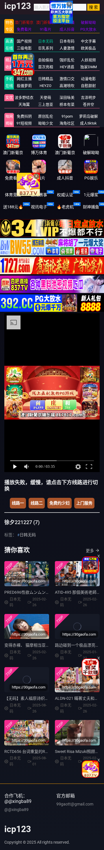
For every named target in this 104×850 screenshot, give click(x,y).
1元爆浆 (91, 194)
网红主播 (24, 79)
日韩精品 (45, 79)
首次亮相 (45, 67)
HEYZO (45, 85)
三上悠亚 (45, 104)
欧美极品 (88, 48)
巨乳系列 (45, 48)
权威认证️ (65, 194)
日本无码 (45, 41)
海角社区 (67, 123)
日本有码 (67, 41)
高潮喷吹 (67, 85)
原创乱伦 (45, 116)
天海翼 (24, 104)
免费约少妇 (59, 503)
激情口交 (67, 79)
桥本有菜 (67, 104)
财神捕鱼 (91, 207)
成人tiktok (88, 123)
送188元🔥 (13, 207)
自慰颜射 (88, 85)
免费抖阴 (24, 116)
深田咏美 (67, 97)
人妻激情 (67, 48)
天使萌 (45, 97)
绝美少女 (24, 67)
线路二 (37, 503)
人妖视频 (88, 60)
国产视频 (24, 41)
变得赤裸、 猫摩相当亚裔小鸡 (31, 645)
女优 (9, 97)
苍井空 (88, 104)
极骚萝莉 (24, 85)
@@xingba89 (16, 809)
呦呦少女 (45, 123)
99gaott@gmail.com (74, 804)
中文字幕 (88, 41)
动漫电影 (88, 79)
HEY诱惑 (67, 67)
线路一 (18, 503)
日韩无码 (28, 534)
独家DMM (88, 67)
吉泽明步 (88, 97)
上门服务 (84, 503)
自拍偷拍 (45, 60)
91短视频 (24, 123)
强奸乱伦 (67, 60)
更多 (90, 550)
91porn (67, 116)
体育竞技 (13, 194)
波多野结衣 (24, 97)
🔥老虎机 (65, 207)
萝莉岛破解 (88, 116)
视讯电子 (39, 207)
